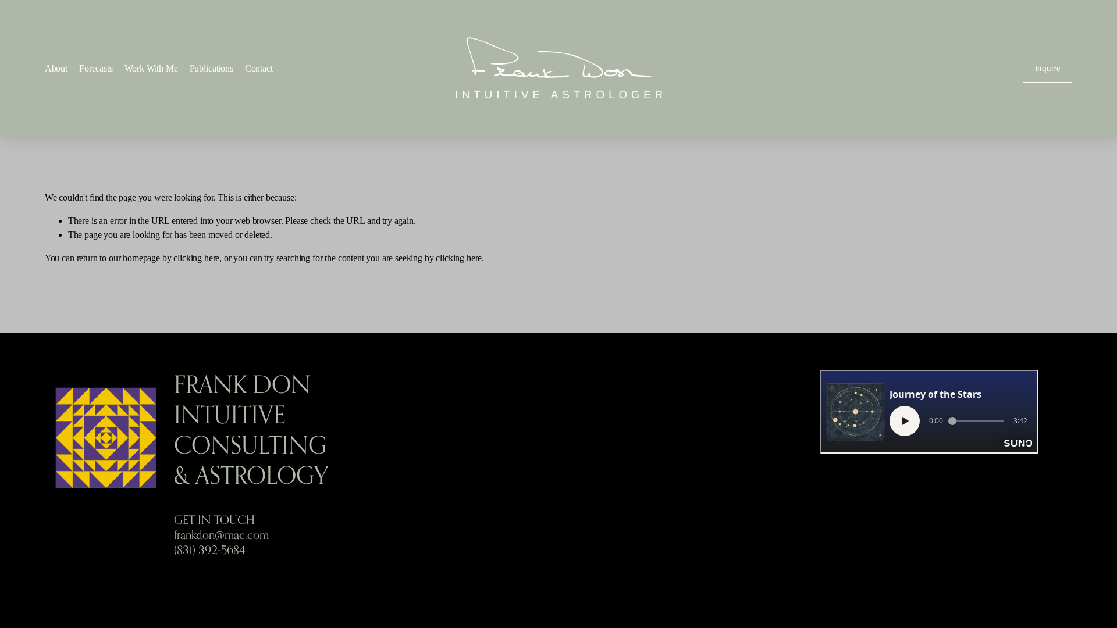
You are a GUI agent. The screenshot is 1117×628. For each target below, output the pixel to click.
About (56, 68)
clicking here (196, 258)
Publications (211, 68)
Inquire (1048, 68)
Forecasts (96, 68)
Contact (259, 68)
